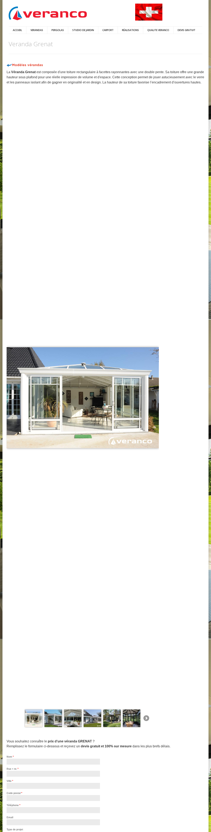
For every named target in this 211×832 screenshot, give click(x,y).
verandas (36, 30)
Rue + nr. (13, 768)
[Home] (48, 13)
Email (10, 817)
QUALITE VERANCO (158, 30)
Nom (10, 756)
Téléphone (13, 805)
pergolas (58, 30)
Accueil (17, 30)
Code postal (14, 793)
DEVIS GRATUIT (186, 30)
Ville (10, 781)
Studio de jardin (83, 30)
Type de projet (15, 829)
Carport (108, 30)
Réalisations (130, 30)
